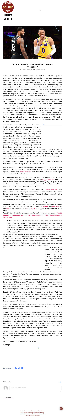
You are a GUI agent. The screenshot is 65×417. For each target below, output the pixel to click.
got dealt (55, 206)
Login (60, 382)
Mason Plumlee (25, 172)
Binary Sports (8, 16)
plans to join (30, 209)
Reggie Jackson (48, 180)
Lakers (45, 206)
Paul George (18, 215)
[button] (40, 10)
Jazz (7, 209)
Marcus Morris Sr (51, 190)
